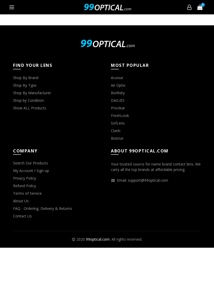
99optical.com (98, 239)
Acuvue (117, 77)
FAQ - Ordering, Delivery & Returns (42, 208)
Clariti (115, 130)
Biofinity (118, 92)
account (189, 7)
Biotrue (117, 138)
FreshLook (120, 115)
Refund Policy (24, 185)
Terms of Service (27, 193)
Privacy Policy (24, 178)
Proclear (118, 107)
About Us (21, 200)
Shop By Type (25, 85)
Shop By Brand (25, 77)
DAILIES (117, 100)
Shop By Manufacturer (32, 92)
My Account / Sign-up (31, 170)
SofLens (118, 123)
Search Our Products (30, 163)
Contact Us (22, 216)
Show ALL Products (29, 107)
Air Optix (118, 85)
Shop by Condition (28, 100)
